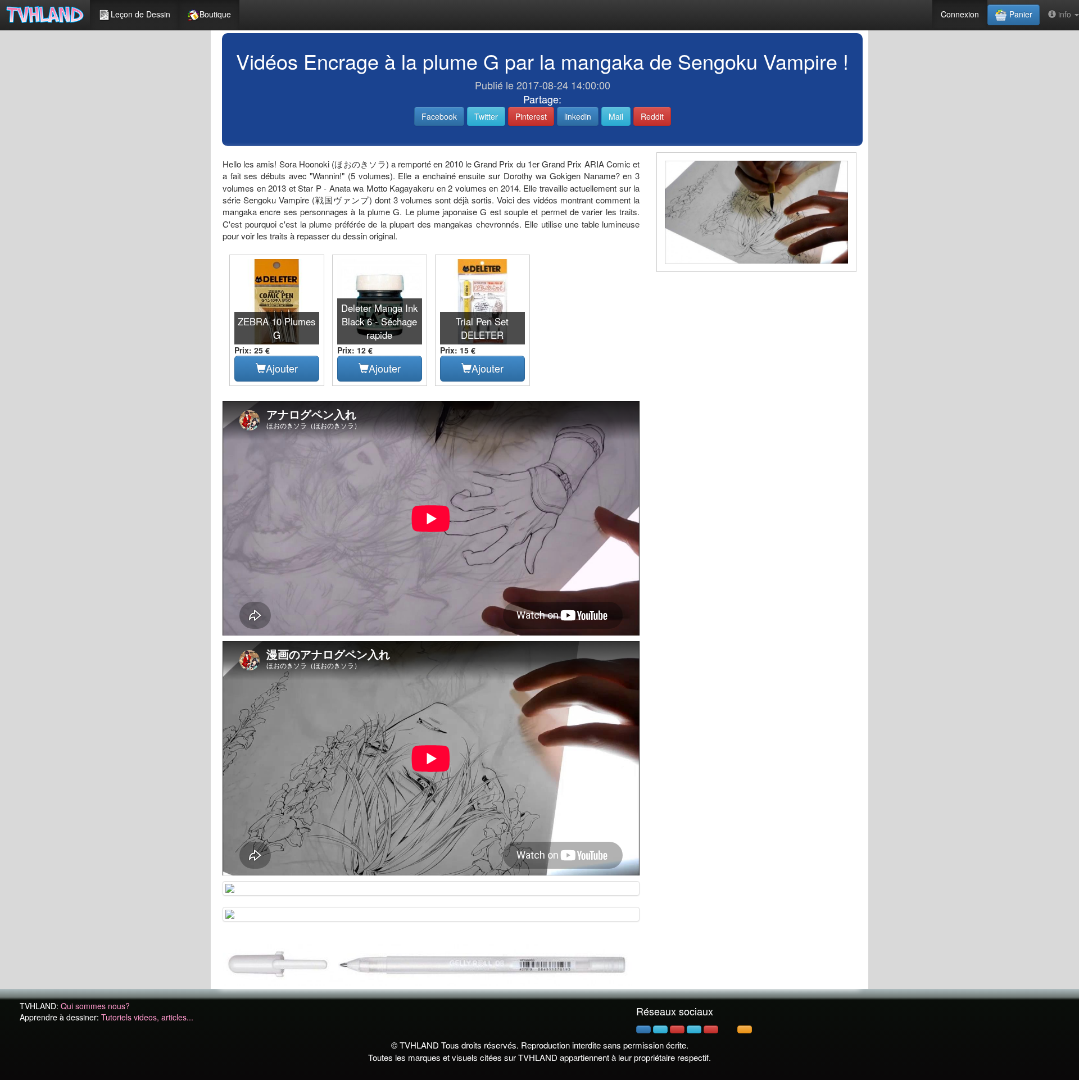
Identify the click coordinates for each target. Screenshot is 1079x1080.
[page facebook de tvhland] (643, 1029)
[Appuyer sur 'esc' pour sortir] (756, 212)
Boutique (215, 14)
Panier (1019, 14)
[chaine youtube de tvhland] (711, 1029)
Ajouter (282, 368)
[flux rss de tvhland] (744, 1029)
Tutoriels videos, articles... (147, 1017)
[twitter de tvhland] (660, 1029)
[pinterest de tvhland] (677, 1029)
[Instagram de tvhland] (694, 1029)
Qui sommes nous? (95, 1005)
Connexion (960, 14)
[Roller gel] (431, 963)
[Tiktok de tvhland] (727, 1029)
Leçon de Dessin (140, 14)
